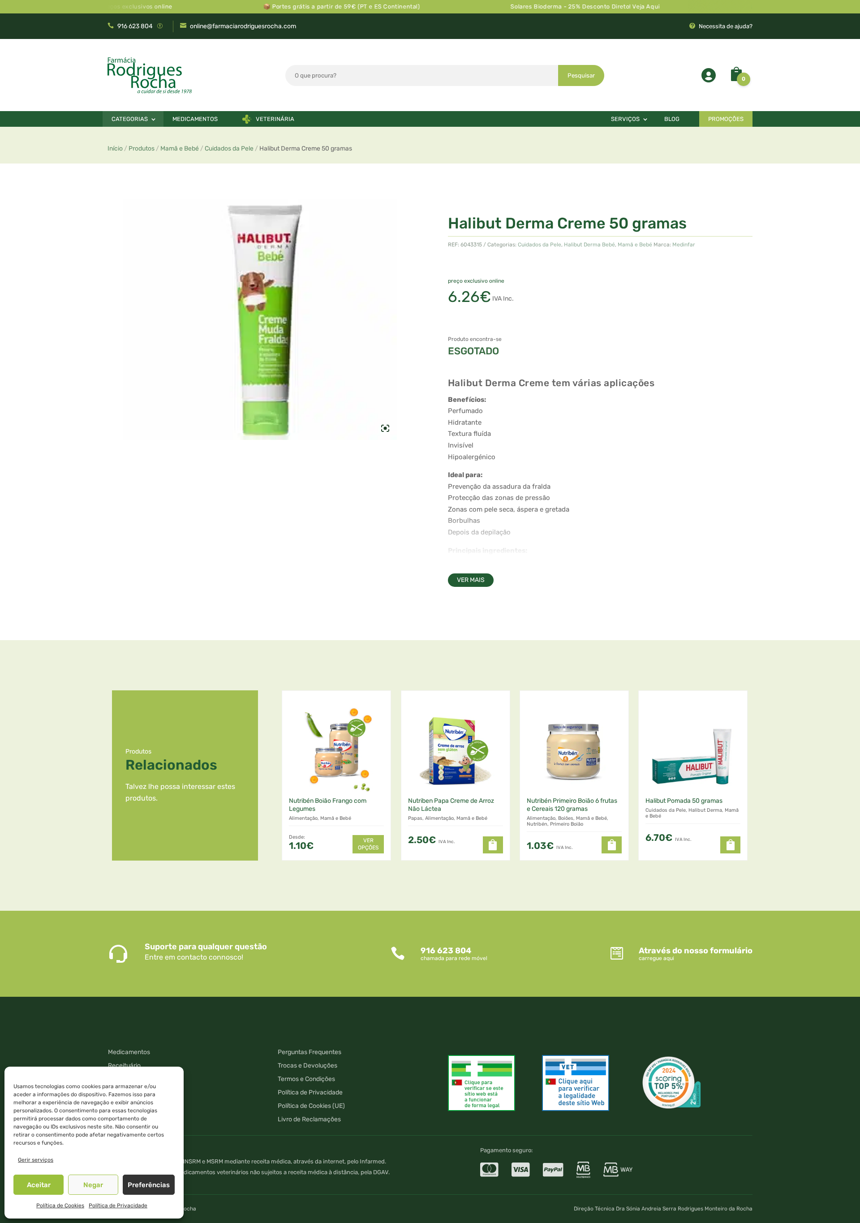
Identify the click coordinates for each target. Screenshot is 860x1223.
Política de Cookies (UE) (311, 1106)
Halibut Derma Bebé (589, 244)
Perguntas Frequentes (309, 1052)
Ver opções (368, 844)
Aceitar (39, 1185)
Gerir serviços (35, 1160)
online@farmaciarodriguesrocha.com (243, 26)
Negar (93, 1185)
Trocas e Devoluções (307, 1066)
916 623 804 (135, 26)
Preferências (149, 1185)
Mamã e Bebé (179, 148)
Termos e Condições (306, 1079)
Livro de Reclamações (309, 1119)
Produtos (142, 148)
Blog (671, 119)
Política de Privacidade (118, 1205)
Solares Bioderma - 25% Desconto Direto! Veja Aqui (558, 6)
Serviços (625, 119)
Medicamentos (195, 119)
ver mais (471, 580)
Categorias (130, 119)
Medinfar (683, 244)
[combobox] (422, 75)
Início (115, 148)
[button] (493, 844)
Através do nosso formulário (695, 951)
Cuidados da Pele (229, 148)
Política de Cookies (60, 1205)
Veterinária (275, 119)
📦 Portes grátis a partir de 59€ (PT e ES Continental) (314, 6)
